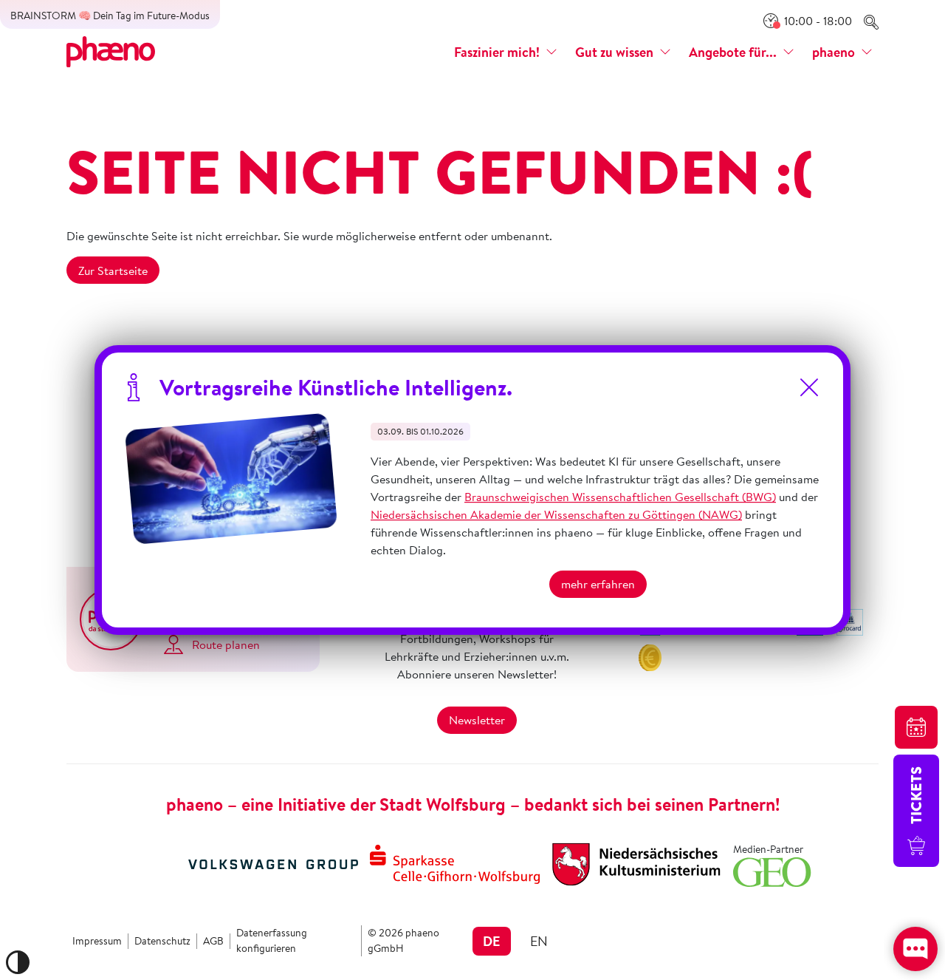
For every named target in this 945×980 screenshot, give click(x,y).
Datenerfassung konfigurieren (271, 940)
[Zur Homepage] (110, 50)
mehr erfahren (598, 584)
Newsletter (477, 720)
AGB (213, 940)
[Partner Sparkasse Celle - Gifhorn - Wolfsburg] (455, 862)
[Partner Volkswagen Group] (273, 862)
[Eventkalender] (916, 727)
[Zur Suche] (871, 21)
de (491, 940)
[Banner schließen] (809, 387)
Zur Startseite (113, 270)
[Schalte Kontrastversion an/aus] (18, 962)
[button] (505, 52)
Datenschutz (162, 940)
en (539, 940)
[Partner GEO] (772, 870)
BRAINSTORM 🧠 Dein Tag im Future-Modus (110, 15)
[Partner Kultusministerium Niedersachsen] (636, 862)
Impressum (97, 940)
